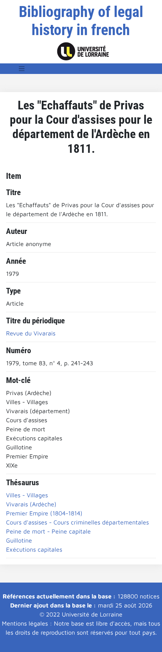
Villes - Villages (27, 495)
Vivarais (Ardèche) (31, 504)
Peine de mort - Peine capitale (48, 531)
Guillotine (19, 540)
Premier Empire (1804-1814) (44, 513)
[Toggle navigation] (22, 68)
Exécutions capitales (34, 549)
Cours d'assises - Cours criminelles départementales (77, 522)
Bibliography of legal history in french (81, 21)
